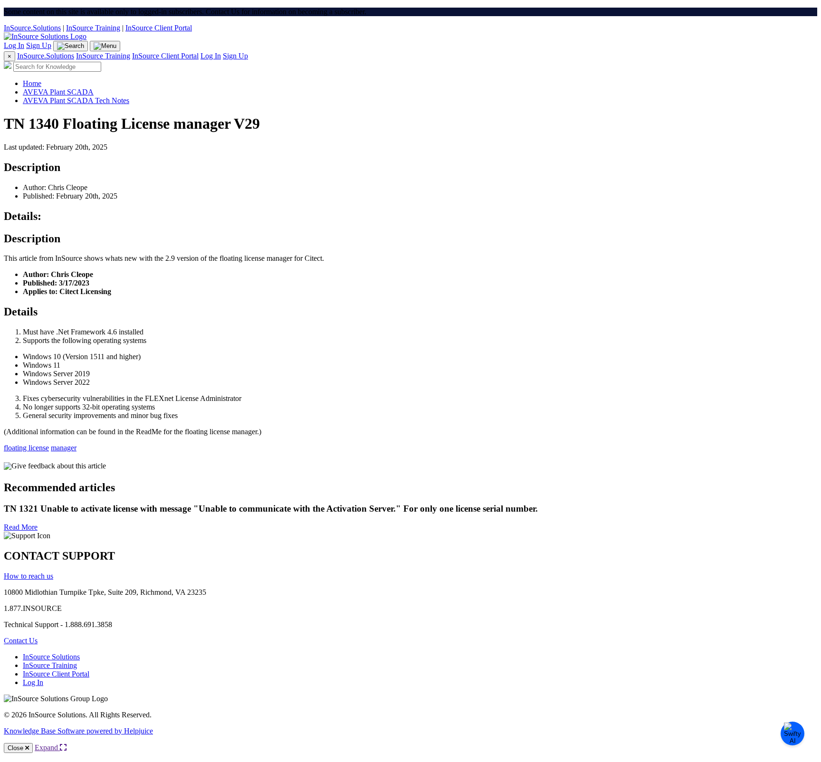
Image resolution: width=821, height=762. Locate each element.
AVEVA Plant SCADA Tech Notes (76, 100)
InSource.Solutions (32, 28)
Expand (47, 747)
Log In (14, 45)
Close (16, 748)
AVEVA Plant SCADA (58, 92)
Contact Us (21, 641)
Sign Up (38, 45)
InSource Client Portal (158, 28)
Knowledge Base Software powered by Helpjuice (78, 731)
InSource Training (93, 28)
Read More (21, 527)
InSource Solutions (51, 657)
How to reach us (28, 576)
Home (32, 83)
